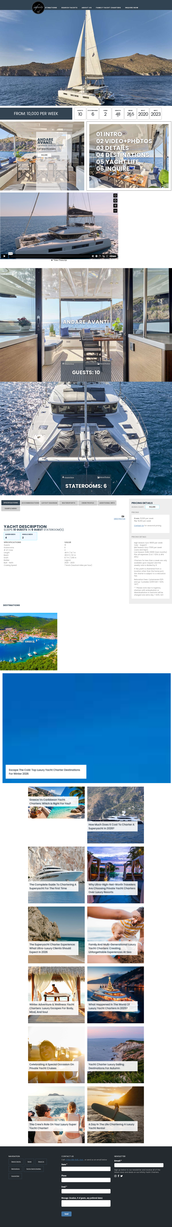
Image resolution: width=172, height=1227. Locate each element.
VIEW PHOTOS (119, 519)
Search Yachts (69, 7)
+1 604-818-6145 (71, 1160)
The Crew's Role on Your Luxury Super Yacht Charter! (52, 1126)
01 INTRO (109, 134)
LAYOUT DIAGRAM (49, 503)
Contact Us (139, 525)
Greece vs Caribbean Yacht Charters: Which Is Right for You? (50, 801)
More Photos (105, 364)
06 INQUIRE (113, 168)
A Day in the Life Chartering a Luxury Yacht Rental (111, 1126)
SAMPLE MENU (11, 508)
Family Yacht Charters (108, 7)
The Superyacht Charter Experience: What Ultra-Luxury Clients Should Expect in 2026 (52, 948)
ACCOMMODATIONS (30, 503)
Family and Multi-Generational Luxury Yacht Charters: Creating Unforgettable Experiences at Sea (112, 948)
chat (81, 1160)
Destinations (50, 7)
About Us (87, 7)
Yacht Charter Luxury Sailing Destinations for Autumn (106, 1066)
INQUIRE (44, 155)
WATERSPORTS (68, 503)
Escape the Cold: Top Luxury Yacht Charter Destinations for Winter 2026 (44, 771)
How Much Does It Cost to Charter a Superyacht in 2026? (111, 826)
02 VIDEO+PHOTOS (124, 141)
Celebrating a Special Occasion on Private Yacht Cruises (51, 1066)
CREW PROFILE (88, 503)
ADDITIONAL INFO (107, 503)
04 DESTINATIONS (122, 155)
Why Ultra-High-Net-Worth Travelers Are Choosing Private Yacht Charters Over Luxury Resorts (112, 888)
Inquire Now (131, 7)
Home (29, 1162)
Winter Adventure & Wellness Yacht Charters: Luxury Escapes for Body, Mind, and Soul (51, 1008)
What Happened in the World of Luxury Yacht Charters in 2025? (109, 1006)
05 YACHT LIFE (117, 162)
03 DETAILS (112, 148)
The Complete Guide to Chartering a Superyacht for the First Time (52, 886)
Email (123, 1160)
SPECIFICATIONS (11, 502)
